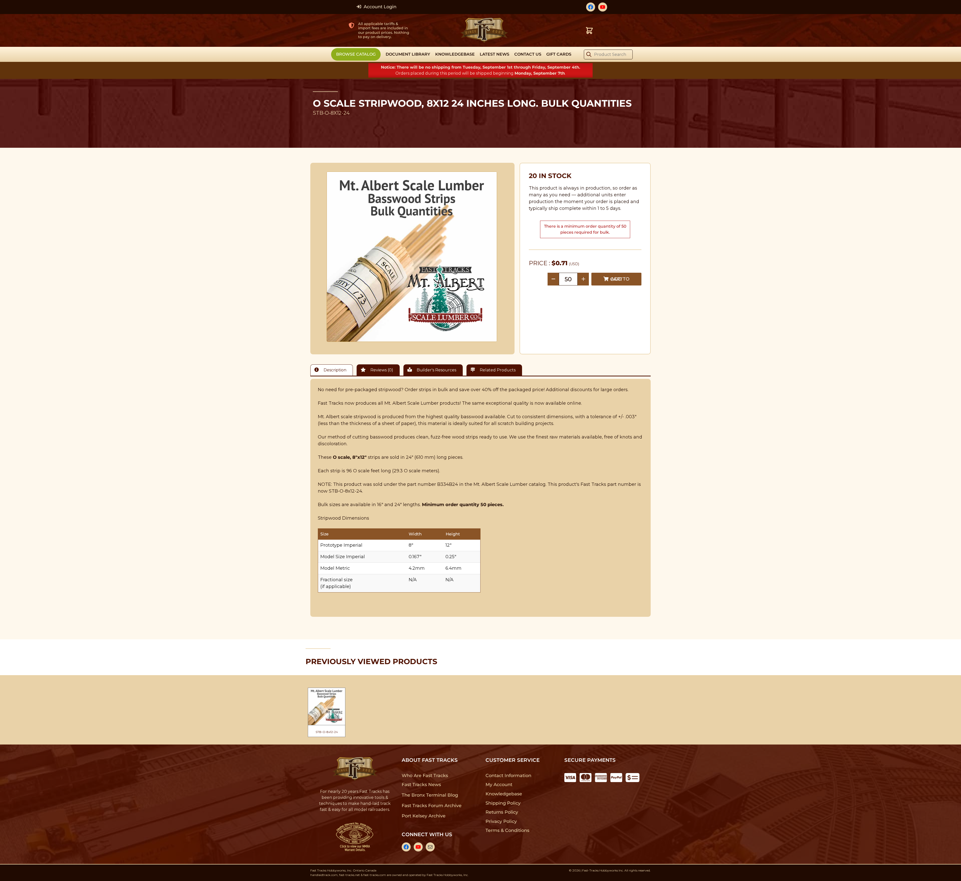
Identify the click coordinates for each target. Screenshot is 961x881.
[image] (412, 257)
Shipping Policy (503, 803)
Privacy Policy (501, 821)
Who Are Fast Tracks (425, 775)
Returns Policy (502, 812)
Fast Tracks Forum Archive (431, 805)
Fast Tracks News (421, 784)
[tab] (332, 370)
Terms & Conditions (507, 830)
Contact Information (508, 775)
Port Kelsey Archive (423, 816)
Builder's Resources (436, 370)
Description (334, 370)
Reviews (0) (381, 370)
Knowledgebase (504, 794)
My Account (499, 784)
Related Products (497, 370)
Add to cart (619, 279)
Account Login (379, 7)
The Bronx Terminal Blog (430, 795)
